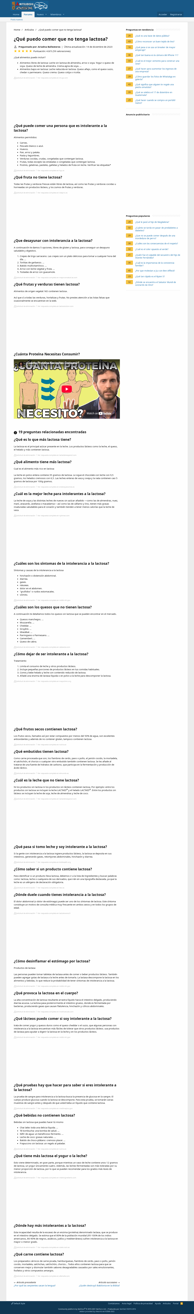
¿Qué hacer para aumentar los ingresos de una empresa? (156, 70)
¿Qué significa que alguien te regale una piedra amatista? (154, 86)
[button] (46, 14)
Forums (28, 14)
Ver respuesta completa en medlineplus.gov (55, 1108)
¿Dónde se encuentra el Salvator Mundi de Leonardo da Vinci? (155, 283)
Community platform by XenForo (82, 1309)
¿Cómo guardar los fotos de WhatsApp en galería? (155, 78)
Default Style (19, 1303)
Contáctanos (114, 1303)
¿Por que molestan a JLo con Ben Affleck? (155, 270)
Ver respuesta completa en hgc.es (51, 170)
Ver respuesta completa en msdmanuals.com (56, 1011)
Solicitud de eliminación (25, 78)
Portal (175, 1303)
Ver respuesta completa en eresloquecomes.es (56, 487)
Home (16, 14)
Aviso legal (126, 1303)
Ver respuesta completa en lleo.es (51, 888)
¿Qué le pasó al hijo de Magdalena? (152, 222)
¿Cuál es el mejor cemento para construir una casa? (157, 62)
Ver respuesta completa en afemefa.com (54, 1276)
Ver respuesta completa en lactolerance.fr (54, 913)
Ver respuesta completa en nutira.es (52, 744)
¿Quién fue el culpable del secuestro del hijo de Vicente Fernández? (157, 256)
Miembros (55, 14)
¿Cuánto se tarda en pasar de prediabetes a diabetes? (156, 229)
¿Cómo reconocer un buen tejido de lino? (154, 41)
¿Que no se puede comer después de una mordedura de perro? (155, 237)
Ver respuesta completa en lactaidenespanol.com (57, 455)
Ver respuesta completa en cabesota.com (54, 647)
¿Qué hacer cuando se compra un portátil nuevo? (155, 101)
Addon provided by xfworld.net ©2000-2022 (97, 1311)
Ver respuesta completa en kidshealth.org (54, 862)
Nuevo (40, 14)
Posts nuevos (17, 19)
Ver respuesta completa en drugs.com (53, 78)
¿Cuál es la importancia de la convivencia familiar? (154, 264)
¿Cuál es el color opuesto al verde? (151, 249)
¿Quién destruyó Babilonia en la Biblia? (99, 1285)
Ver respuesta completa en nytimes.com (54, 515)
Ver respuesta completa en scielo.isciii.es (54, 1247)
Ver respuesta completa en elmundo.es (53, 773)
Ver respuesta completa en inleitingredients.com (57, 1177)
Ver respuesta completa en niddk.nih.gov (54, 600)
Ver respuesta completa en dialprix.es (52, 193)
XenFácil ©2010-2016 (128, 1309)
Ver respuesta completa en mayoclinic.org (54, 681)
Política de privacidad (143, 1303)
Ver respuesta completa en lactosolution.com (56, 306)
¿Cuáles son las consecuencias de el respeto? (156, 243)
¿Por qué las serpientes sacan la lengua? (35, 1285)
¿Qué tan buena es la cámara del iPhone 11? (156, 55)
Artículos (29, 29)
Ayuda (158, 1303)
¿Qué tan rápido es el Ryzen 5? (150, 276)
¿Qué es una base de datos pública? (152, 35)
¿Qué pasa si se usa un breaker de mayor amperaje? (155, 48)
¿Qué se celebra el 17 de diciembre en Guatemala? (153, 93)
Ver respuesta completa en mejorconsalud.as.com (57, 277)
